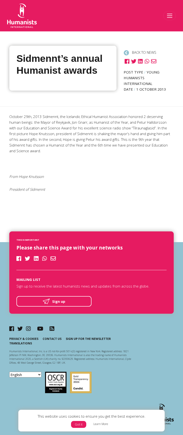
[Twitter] (20, 328)
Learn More (100, 424)
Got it (78, 424)
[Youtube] (40, 328)
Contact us (52, 339)
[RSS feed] (52, 328)
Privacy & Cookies (23, 339)
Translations (20, 343)
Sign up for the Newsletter (88, 339)
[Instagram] (28, 328)
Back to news (143, 52)
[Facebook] (11, 328)
